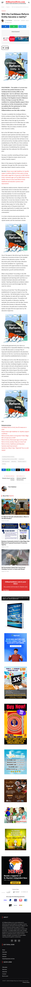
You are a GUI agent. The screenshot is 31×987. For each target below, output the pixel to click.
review (3, 463)
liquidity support (22, 461)
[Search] (28, 2)
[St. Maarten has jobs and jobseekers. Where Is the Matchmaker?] (15, 507)
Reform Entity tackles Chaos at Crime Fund (14, 442)
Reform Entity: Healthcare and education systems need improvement (13, 181)
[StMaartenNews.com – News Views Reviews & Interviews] (16, 2)
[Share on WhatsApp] (14, 26)
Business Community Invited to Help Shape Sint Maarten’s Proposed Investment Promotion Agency (15, 543)
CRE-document (5, 461)
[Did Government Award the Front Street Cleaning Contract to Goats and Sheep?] (15, 557)
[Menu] (2, 2)
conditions (21, 459)
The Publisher (9, 20)
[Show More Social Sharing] (28, 26)
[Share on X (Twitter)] (22, 26)
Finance (4, 10)
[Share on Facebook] (5, 26)
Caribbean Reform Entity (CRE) (9, 459)
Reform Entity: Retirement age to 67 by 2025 (14, 440)
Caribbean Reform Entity (8, 456)
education (13, 461)
